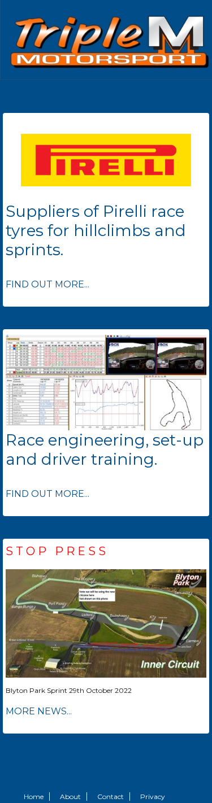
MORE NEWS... (39, 711)
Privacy (152, 796)
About (70, 796)
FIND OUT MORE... (47, 284)
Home (34, 796)
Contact (110, 796)
